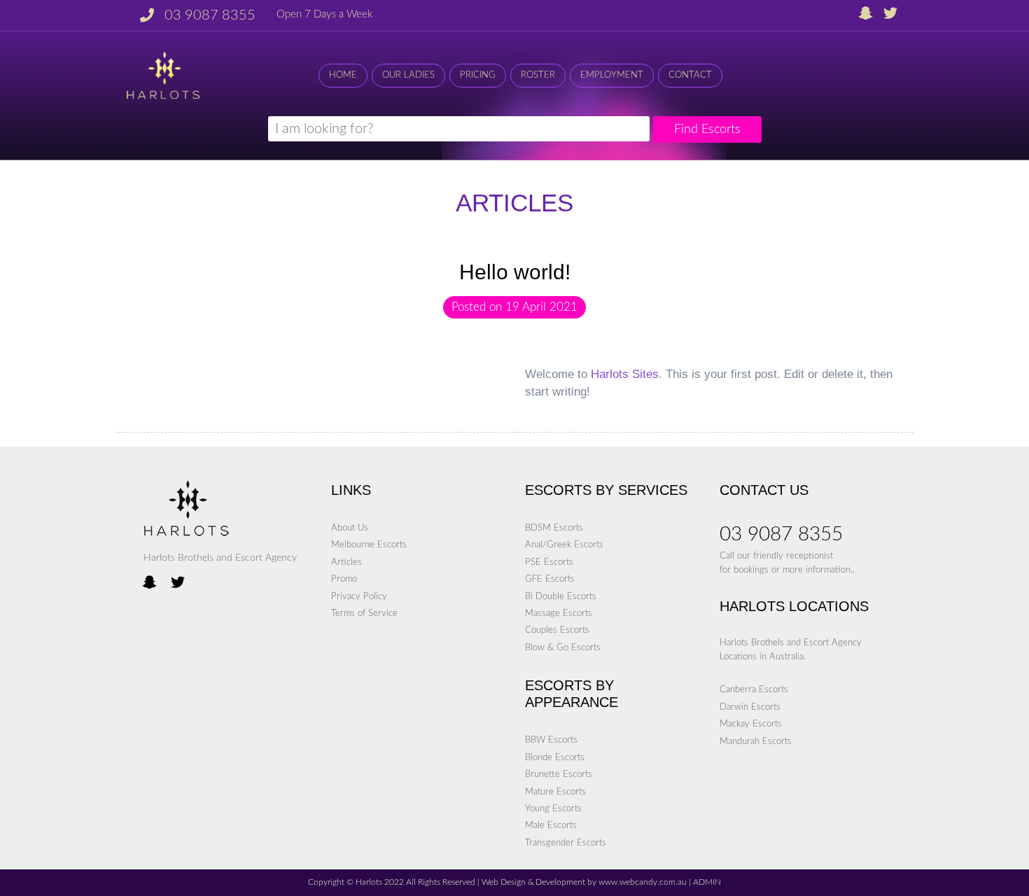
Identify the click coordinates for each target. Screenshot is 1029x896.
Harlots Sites (625, 374)
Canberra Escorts (754, 689)
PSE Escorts (549, 562)
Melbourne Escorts (369, 545)
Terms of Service (364, 613)
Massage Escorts (558, 613)
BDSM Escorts (554, 528)
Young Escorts (553, 808)
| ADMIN (704, 882)
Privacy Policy (359, 596)
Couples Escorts (557, 630)
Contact (690, 75)
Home (343, 75)
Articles (346, 562)
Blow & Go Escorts (563, 647)
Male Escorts (551, 825)
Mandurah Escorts (756, 741)
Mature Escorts (555, 792)
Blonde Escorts (554, 757)
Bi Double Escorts (560, 596)
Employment (611, 75)
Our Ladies (408, 75)
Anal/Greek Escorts (564, 545)
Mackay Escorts (751, 724)
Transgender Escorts (565, 843)
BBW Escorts (551, 740)
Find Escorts (707, 129)
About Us (349, 528)
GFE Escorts (550, 579)
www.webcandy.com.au (642, 882)
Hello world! (514, 272)
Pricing (478, 75)
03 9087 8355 (209, 15)
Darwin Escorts (750, 707)
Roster (538, 75)
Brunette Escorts (558, 774)
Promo (344, 579)
